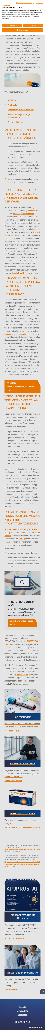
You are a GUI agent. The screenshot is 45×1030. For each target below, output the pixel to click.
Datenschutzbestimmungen (25, 3)
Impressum (39, 3)
